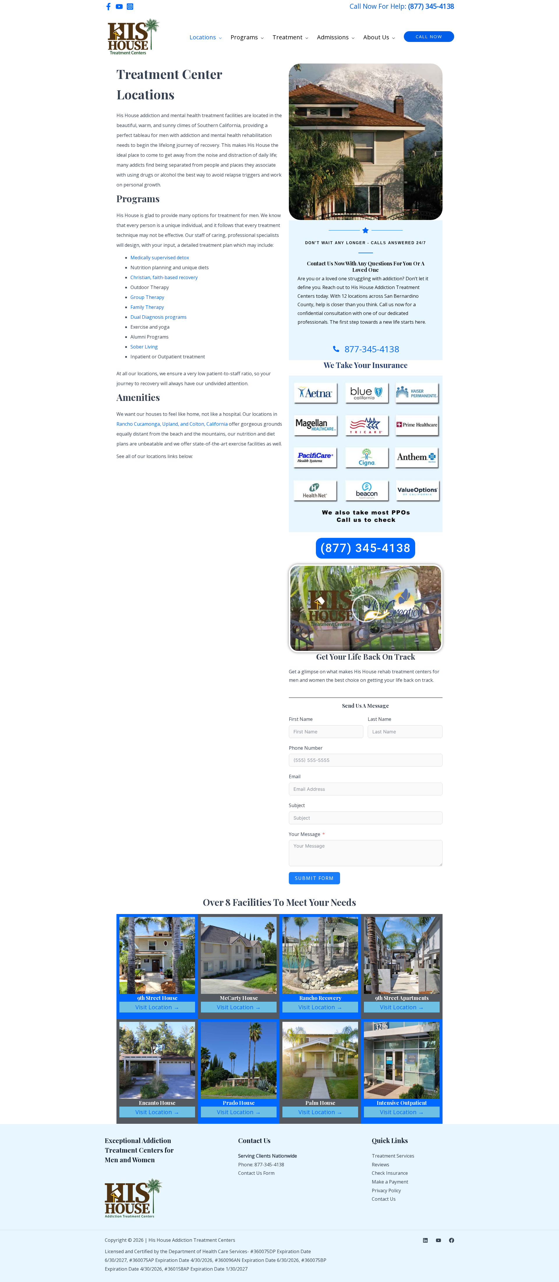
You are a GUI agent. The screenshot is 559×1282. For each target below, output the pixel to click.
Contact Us (384, 1199)
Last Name (379, 719)
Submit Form (314, 878)
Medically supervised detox (159, 257)
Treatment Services (393, 1156)
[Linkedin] (425, 1240)
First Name (301, 719)
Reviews (380, 1164)
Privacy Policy (386, 1190)
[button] (219, 37)
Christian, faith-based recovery (164, 277)
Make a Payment (390, 1182)
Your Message (304, 834)
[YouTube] (119, 6)
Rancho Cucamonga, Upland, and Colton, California (172, 424)
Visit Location (157, 1007)
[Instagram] (130, 6)
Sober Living (144, 347)
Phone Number (306, 748)
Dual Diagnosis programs (158, 317)
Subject (297, 805)
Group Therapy (147, 297)
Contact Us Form (256, 1173)
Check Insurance (390, 1173)
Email (294, 776)
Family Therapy (147, 307)
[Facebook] (108, 6)
